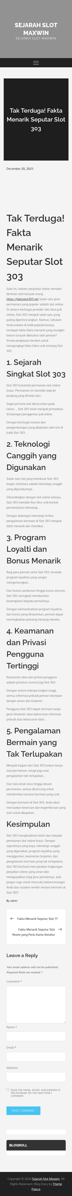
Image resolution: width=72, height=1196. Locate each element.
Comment (14, 981)
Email (11, 1047)
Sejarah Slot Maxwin (46, 1179)
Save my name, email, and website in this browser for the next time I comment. (35, 1092)
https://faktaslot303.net (22, 299)
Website (12, 1068)
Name (11, 1027)
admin (14, 900)
